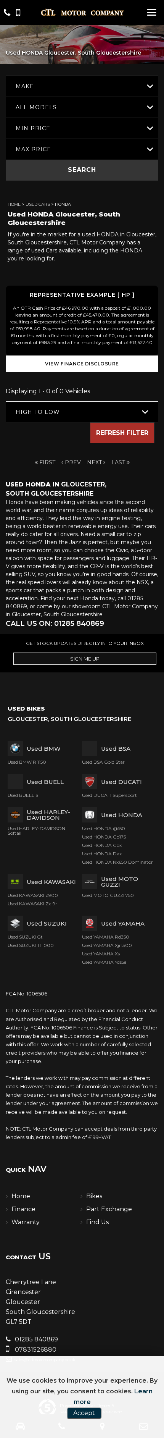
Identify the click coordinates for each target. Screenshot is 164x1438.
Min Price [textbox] (33, 128)
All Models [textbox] (36, 107)
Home (14, 204)
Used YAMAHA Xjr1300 (107, 945)
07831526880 (34, 1349)
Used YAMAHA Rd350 (105, 937)
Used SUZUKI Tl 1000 (31, 945)
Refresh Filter (122, 432)
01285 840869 (35, 1339)
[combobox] (82, 86)
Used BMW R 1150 (27, 762)
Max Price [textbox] (33, 149)
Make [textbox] (25, 86)
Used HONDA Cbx (102, 845)
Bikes (94, 1196)
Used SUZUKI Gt (25, 937)
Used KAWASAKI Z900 (33, 895)
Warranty (25, 1222)
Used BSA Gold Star (103, 762)
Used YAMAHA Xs (101, 954)
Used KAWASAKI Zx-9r (32, 903)
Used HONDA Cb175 (104, 837)
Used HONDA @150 (103, 828)
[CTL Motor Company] (82, 12)
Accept (84, 1413)
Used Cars (38, 204)
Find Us (97, 1222)
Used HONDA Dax (102, 853)
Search (82, 169)
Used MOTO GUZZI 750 (108, 895)
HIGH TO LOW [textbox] (38, 412)
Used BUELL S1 (24, 795)
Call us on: (55, 623)
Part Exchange (109, 1209)
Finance (23, 1209)
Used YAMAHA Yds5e (104, 962)
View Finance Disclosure (82, 364)
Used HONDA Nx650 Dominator (117, 862)
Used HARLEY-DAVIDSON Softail (36, 831)
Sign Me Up (85, 659)
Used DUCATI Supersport (109, 795)
